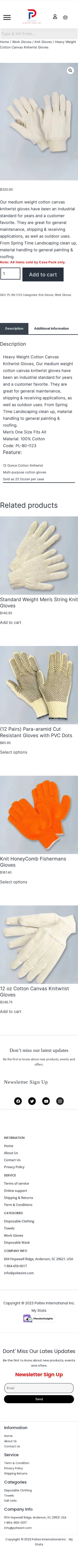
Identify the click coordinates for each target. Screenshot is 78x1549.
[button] (70, 70)
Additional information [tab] (51, 328)
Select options (13, 752)
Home (4, 42)
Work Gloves (21, 42)
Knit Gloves (43, 42)
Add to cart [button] (10, 622)
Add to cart (43, 274)
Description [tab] (14, 328)
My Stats (39, 1310)
